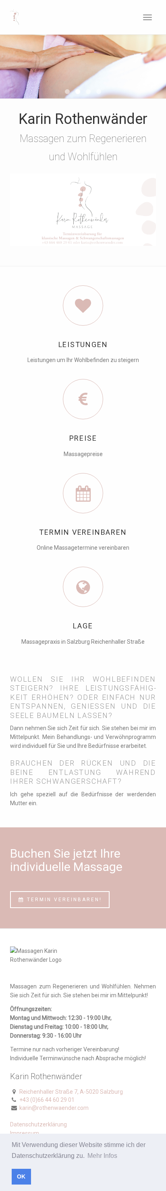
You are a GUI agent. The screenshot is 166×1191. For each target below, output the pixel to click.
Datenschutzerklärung (38, 1124)
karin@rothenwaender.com (54, 1108)
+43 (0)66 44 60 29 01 (47, 1100)
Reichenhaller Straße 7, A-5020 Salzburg (71, 1091)
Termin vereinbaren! (63, 899)
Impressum (24, 1133)
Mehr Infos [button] (102, 1155)
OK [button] (21, 1176)
